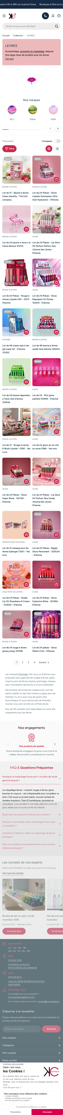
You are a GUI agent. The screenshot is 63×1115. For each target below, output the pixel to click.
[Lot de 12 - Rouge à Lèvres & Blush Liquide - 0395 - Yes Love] (16, 422)
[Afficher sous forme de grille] (48, 148)
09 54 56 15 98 (15, 960)
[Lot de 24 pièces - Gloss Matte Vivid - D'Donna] (46, 624)
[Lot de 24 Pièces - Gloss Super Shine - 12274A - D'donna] (16, 472)
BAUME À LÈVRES (9, 187)
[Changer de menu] (4, 16)
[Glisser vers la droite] (58, 128)
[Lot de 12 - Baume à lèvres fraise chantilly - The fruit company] (16, 170)
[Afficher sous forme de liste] (57, 148)
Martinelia (23, 674)
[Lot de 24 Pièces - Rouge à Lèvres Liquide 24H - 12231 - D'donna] (16, 273)
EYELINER (6, 340)
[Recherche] (56, 26)
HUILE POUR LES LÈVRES (12, 592)
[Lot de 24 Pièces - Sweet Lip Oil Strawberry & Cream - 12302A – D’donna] (16, 575)
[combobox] (31, 26)
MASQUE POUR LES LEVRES (13, 542)
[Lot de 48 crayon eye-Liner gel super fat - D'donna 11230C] (16, 322)
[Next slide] (54, 744)
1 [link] (16, 662)
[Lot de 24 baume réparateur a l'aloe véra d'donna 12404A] (16, 372)
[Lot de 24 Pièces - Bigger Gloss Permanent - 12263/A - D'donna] (46, 525)
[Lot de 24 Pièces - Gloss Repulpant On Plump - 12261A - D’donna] (46, 273)
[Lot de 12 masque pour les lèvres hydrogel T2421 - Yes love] (16, 525)
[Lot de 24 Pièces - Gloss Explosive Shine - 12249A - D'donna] (46, 575)
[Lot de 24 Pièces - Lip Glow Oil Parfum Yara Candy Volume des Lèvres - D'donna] (46, 472)
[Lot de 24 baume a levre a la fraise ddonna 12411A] (16, 219)
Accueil (5, 35)
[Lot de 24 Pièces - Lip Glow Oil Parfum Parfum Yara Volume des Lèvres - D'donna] (46, 219)
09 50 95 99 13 (15, 977)
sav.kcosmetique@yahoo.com (21, 997)
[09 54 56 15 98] (45, 15)
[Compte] (53, 16)
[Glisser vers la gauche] (50, 128)
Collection (18, 35)
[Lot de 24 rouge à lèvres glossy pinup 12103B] (16, 624)
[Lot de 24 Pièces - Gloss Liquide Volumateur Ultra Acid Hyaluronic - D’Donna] (46, 170)
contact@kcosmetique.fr (49, 1001)
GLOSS (35, 237)
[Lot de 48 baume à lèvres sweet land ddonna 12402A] (46, 322)
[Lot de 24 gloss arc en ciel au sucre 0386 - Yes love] (46, 422)
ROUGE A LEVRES (39, 187)
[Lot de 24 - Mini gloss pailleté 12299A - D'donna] (46, 372)
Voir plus (9, 58)
